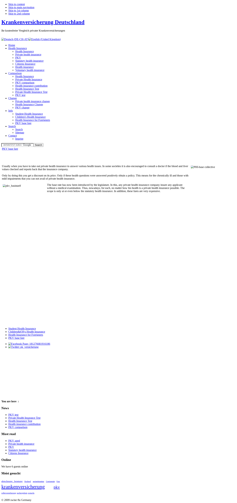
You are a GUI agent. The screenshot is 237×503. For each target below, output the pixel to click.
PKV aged (14, 440)
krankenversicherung (23, 486)
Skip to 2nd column (19, 13)
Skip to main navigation (21, 7)
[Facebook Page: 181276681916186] (29, 343)
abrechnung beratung (12, 481)
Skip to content (16, 4)
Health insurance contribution (24, 424)
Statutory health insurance (22, 450)
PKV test (13, 414)
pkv (57, 487)
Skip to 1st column (18, 10)
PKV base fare (10, 148)
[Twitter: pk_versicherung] (23, 346)
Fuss (58, 481)
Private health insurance (21, 443)
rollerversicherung (8, 493)
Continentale (50, 481)
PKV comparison (17, 427)
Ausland (27, 481)
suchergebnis (22, 493)
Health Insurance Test (20, 420)
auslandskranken (38, 481)
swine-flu (31, 493)
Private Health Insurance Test (24, 417)
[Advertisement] (42, 156)
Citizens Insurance (18, 453)
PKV (11, 446)
